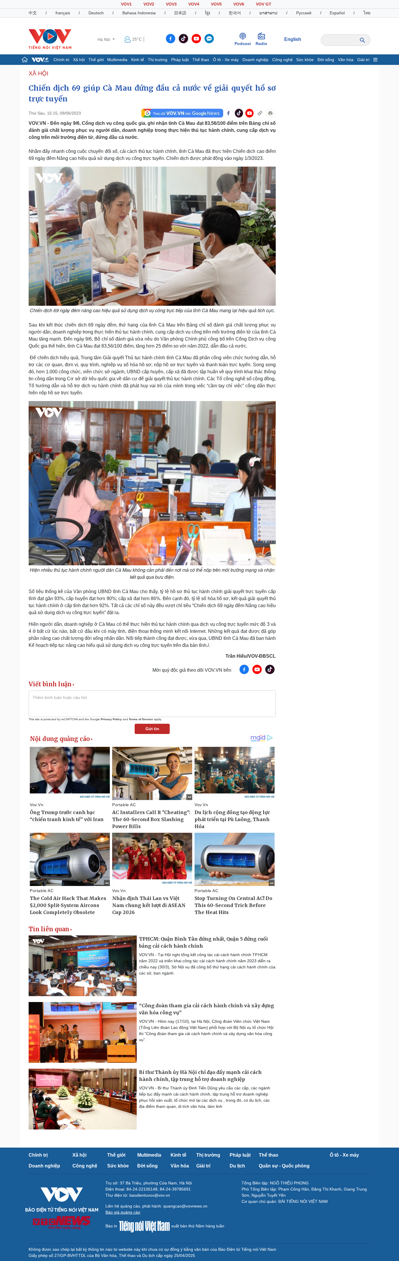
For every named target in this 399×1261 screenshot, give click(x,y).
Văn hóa (345, 59)
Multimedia (117, 59)
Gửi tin (152, 728)
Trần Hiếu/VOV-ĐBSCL (250, 656)
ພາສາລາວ (268, 13)
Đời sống (326, 59)
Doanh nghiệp (255, 59)
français (62, 13)
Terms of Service (141, 719)
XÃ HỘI (38, 73)
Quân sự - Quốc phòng (284, 1165)
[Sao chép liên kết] (260, 113)
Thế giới (96, 59)
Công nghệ (282, 59)
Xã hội (79, 59)
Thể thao (200, 59)
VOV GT (263, 4)
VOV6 (238, 4)
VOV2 (148, 4)
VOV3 (171, 4)
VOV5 (216, 4)
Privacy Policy (111, 719)
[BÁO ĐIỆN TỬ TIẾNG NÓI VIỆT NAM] (50, 39)
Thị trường (157, 59)
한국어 (235, 13)
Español (337, 13)
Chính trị (61, 59)
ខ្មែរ (207, 13)
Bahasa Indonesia (139, 13)
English (292, 39)
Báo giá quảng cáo (122, 1212)
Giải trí (363, 59)
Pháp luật (180, 59)
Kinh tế (137, 59)
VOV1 (126, 4)
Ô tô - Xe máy (226, 59)
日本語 (180, 13)
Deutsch (96, 13)
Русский (303, 13)
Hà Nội (104, 39)
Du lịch (237, 1165)
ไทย (366, 13)
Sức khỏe (305, 59)
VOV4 (193, 4)
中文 (33, 13)
